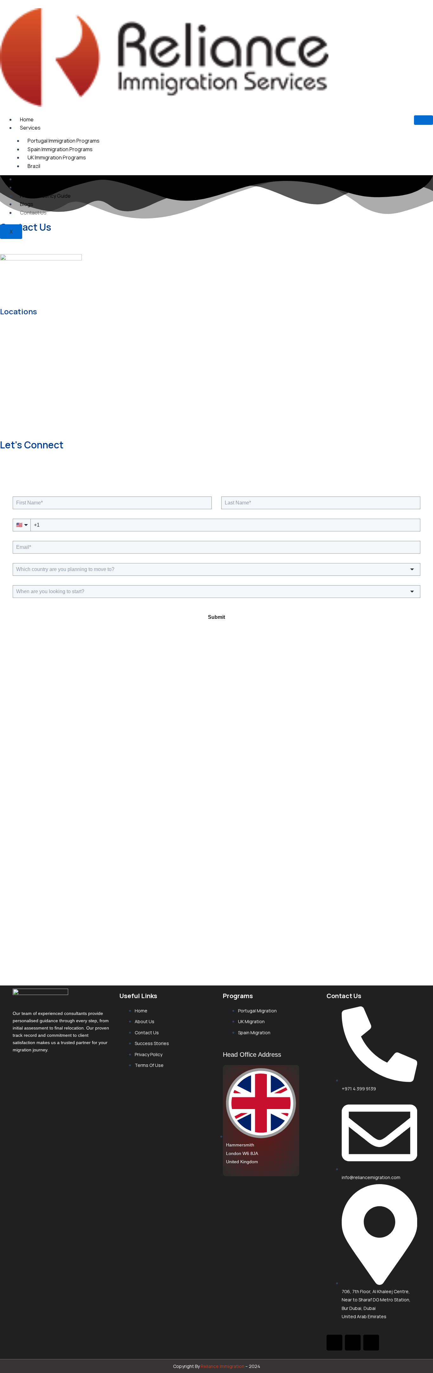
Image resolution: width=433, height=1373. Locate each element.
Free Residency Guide (45, 195)
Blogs (26, 204)
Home (27, 119)
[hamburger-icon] (423, 120)
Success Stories (39, 187)
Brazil (34, 166)
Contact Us (33, 212)
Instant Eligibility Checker (49, 179)
